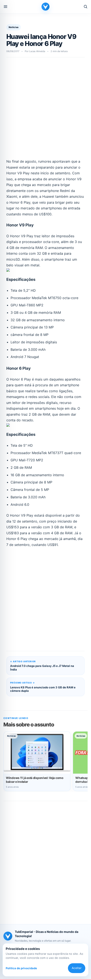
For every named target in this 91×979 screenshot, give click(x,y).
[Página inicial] (45, 7)
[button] (5, 6)
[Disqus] (45, 859)
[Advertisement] (45, 110)
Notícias (14, 27)
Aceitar (76, 968)
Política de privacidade (21, 968)
